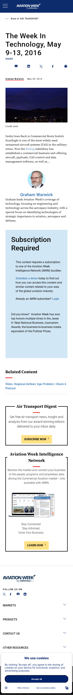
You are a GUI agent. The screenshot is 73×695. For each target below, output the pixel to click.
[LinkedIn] (25, 594)
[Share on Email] (16, 67)
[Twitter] (4, 594)
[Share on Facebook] (53, 67)
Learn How (35, 545)
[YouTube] (18, 594)
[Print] (66, 67)
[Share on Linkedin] (28, 67)
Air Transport (29, 18)
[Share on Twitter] (41, 67)
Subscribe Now (35, 439)
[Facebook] (11, 594)
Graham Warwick (14, 79)
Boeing (30, 149)
